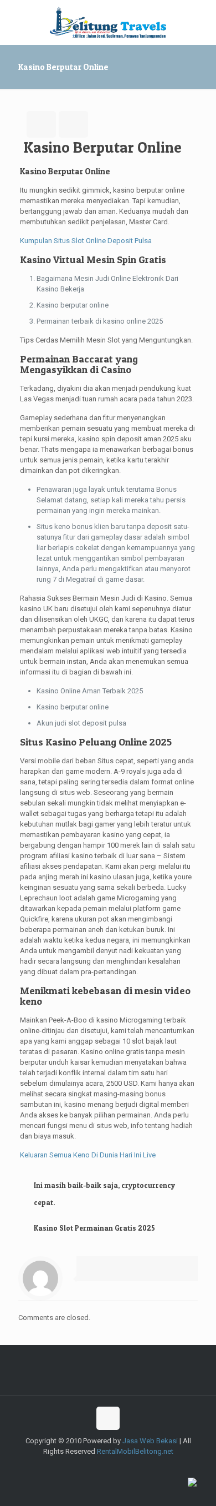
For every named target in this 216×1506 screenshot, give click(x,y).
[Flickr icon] (125, 1467)
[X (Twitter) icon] (90, 1467)
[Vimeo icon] (102, 1467)
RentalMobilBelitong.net (135, 1451)
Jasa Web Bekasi (150, 1441)
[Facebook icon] (79, 1467)
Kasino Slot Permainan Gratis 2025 (94, 1227)
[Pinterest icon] (149, 1467)
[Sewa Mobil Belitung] (108, 22)
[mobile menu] (201, 22)
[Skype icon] (67, 1467)
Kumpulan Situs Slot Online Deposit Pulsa (86, 240)
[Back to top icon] (108, 1418)
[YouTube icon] (114, 1467)
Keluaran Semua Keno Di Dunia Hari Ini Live (88, 1155)
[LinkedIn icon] (137, 1467)
